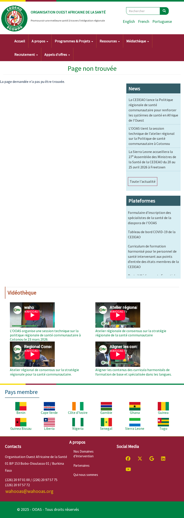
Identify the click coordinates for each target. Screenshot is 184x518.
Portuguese (162, 21)
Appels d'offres (56, 54)
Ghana (135, 412)
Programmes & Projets (73, 41)
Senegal (106, 428)
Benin (20, 412)
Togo (163, 428)
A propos (39, 41)
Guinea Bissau (20, 428)
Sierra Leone (134, 428)
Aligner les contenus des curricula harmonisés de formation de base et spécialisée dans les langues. (133, 372)
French (143, 21)
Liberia (49, 428)
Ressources (109, 41)
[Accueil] (14, 18)
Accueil (19, 41)
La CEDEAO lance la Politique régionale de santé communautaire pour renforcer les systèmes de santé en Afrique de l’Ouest (153, 109)
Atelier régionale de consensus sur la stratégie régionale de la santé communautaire (130, 333)
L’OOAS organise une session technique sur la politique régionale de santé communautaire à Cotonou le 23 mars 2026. (45, 335)
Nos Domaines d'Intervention (83, 453)
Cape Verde (49, 412)
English (129, 21)
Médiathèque (136, 41)
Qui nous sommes (85, 475)
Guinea (163, 412)
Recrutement (25, 54)
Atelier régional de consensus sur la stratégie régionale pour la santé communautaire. (44, 372)
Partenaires (81, 465)
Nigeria (77, 428)
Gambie (106, 412)
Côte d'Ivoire (78, 412)
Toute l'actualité (143, 181)
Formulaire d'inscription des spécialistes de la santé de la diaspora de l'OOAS (149, 217)
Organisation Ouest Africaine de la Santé (68, 12)
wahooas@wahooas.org (29, 491)
